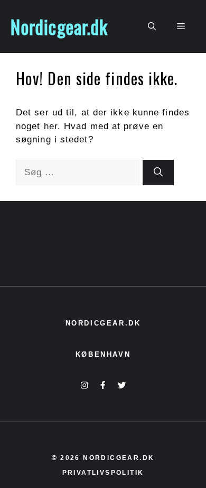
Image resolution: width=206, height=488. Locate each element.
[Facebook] (103, 385)
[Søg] (158, 172)
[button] (151, 26)
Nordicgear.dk (59, 26)
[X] (122, 385)
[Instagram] (84, 385)
